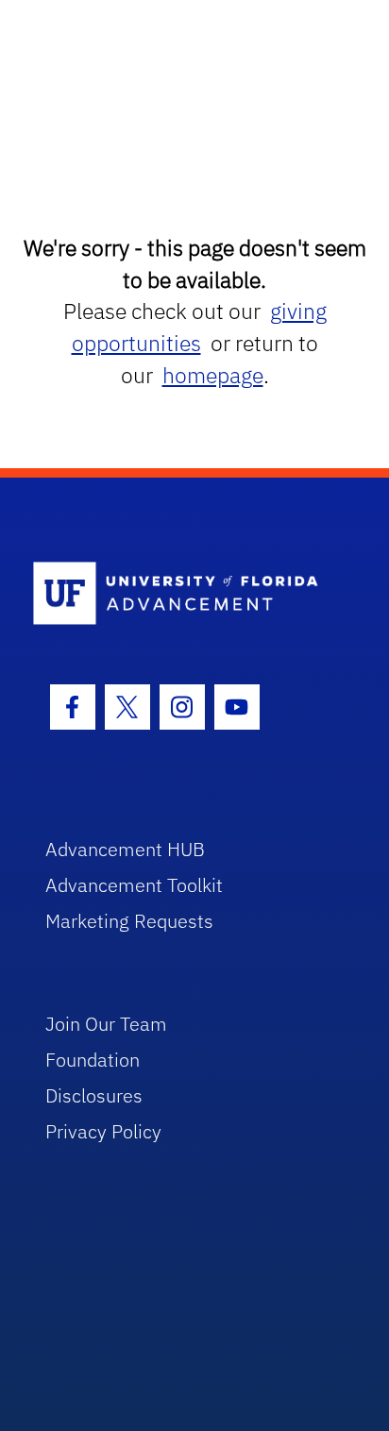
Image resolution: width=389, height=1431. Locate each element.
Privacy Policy (103, 1131)
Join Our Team (106, 1023)
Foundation (92, 1059)
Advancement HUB (125, 849)
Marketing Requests (129, 921)
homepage (212, 375)
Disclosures (94, 1095)
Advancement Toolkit (134, 885)
